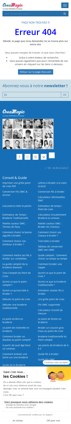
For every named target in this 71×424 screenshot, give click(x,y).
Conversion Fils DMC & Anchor (14, 193)
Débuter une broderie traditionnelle (14, 306)
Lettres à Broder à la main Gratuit (52, 184)
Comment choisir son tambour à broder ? (14, 242)
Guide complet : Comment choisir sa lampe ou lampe (52, 257)
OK (64, 94)
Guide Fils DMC (46, 359)
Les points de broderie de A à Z (53, 347)
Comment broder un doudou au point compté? (16, 338)
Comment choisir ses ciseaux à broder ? (49, 234)
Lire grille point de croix (51, 299)
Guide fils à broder (48, 354)
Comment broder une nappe (50, 265)
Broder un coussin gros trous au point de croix (51, 329)
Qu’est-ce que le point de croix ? (52, 274)
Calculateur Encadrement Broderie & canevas (52, 216)
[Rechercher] (65, 13)
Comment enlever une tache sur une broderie (15, 355)
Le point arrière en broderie (12, 320)
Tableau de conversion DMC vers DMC (50, 248)
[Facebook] (19, 157)
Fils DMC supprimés (49, 304)
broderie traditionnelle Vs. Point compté (52, 338)
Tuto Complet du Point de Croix (16, 274)
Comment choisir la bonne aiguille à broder (17, 234)
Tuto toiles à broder (49, 241)
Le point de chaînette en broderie (15, 329)
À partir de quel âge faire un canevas (16, 347)
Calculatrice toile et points (16, 205)
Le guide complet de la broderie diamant (15, 265)
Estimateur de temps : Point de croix (50, 207)
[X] (44, 157)
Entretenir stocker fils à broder (51, 292)
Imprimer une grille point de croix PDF (16, 184)
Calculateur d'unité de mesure (50, 312)
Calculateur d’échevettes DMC (51, 199)
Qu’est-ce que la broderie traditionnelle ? (52, 283)
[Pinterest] (35, 157)
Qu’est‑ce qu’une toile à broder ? (15, 292)
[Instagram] (27, 157)
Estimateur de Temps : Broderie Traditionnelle (15, 216)
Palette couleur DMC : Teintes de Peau (14, 225)
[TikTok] (52, 157)
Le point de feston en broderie (49, 320)
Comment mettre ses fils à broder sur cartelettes (16, 257)
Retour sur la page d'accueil (35, 71)
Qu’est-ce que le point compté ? (14, 283)
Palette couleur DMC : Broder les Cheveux (50, 225)
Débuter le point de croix (16, 299)
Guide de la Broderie (13, 365)
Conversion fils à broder (51, 191)
